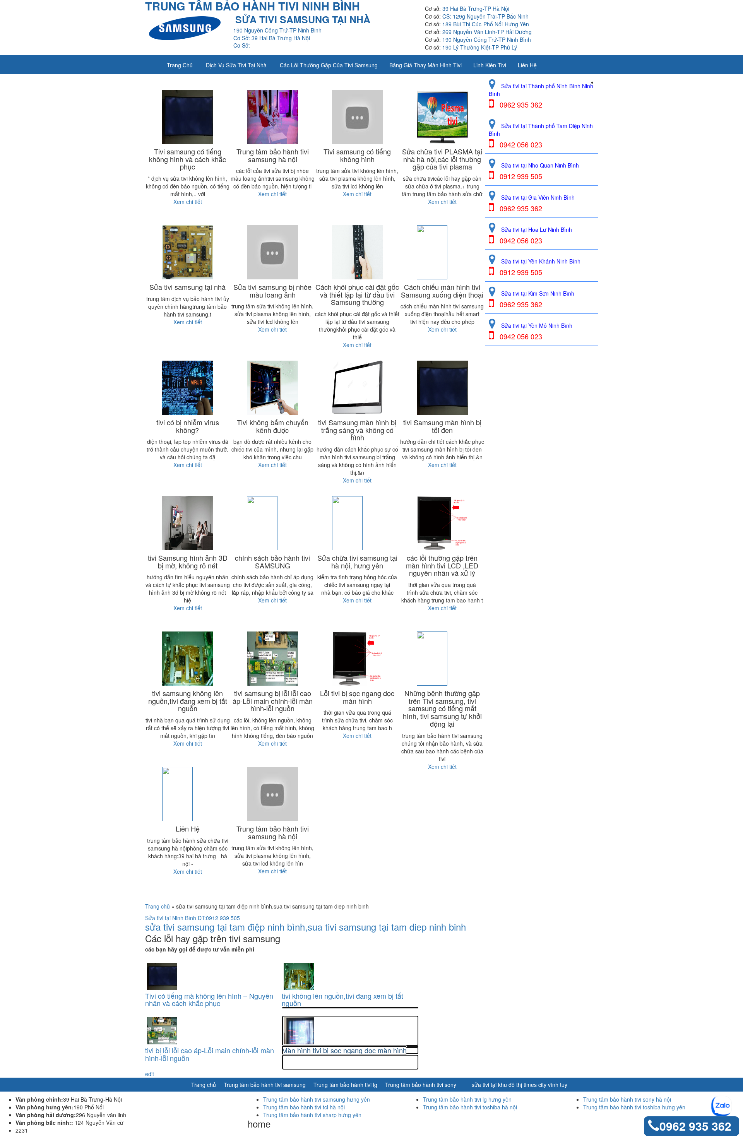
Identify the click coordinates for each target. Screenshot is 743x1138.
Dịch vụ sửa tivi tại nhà (236, 65)
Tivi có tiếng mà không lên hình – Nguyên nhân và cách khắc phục (209, 1000)
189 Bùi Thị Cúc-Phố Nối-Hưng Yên (485, 24)
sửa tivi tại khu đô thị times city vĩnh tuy (519, 1084)
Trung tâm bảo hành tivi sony (420, 1084)
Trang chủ (180, 65)
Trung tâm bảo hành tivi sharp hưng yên (312, 1115)
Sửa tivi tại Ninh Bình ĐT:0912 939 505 (192, 918)
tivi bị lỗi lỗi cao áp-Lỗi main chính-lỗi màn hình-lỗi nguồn (209, 1054)
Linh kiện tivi (489, 65)
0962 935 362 (695, 1125)
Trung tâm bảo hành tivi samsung (265, 1084)
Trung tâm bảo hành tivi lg (345, 1084)
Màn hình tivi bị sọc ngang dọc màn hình (344, 1050)
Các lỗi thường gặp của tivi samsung (329, 65)
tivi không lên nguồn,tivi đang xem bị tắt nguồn (342, 1000)
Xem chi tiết (187, 201)
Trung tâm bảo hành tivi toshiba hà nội (470, 1107)
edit (149, 1074)
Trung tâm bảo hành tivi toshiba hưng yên (634, 1107)
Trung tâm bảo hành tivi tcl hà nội (304, 1107)
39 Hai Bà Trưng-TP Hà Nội (475, 8)
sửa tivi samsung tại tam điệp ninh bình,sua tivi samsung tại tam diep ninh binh (305, 927)
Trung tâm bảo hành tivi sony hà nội (627, 1099)
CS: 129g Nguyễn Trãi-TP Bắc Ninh (485, 16)
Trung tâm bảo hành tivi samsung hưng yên (316, 1099)
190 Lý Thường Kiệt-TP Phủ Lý (479, 47)
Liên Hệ (527, 65)
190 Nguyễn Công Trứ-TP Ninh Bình (486, 39)
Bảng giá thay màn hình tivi (425, 65)
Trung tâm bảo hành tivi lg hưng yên (467, 1099)
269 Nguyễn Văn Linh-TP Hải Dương (487, 32)
